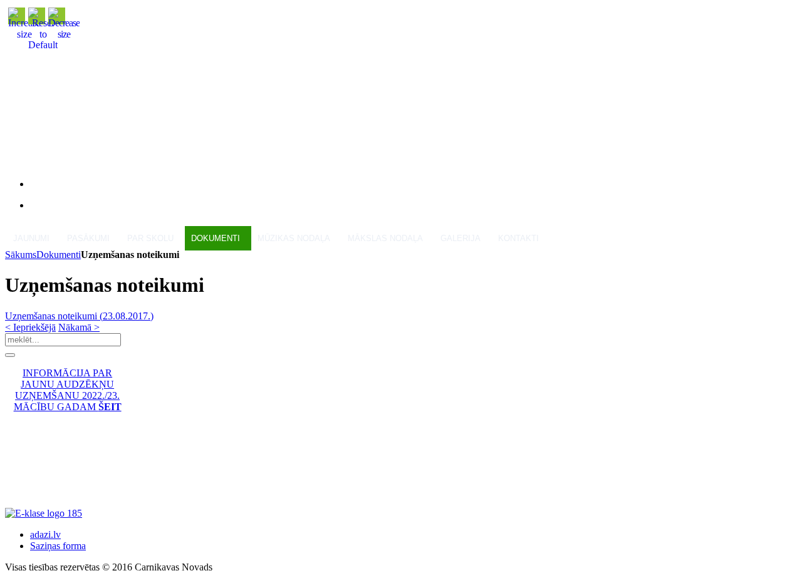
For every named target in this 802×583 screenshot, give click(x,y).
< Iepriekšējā (30, 327)
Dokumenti (58, 254)
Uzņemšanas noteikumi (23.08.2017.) (79, 316)
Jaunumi (31, 238)
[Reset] (10, 355)
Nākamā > (79, 327)
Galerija (460, 238)
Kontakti (518, 238)
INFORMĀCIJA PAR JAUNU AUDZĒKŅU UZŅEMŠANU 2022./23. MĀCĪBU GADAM (68, 390)
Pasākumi (88, 238)
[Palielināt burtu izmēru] (24, 34)
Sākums (20, 254)
